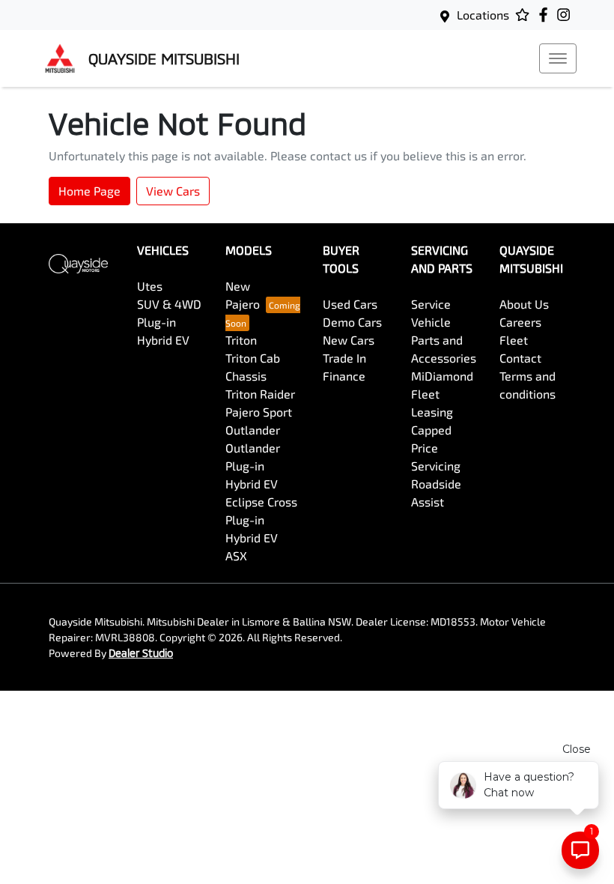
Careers (520, 322)
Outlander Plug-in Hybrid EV (252, 466)
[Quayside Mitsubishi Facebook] (546, 14)
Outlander (252, 430)
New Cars (348, 340)
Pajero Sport (258, 412)
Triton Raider (260, 394)
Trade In (344, 358)
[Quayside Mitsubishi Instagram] (566, 14)
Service (431, 304)
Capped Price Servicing (435, 448)
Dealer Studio (141, 653)
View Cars (173, 191)
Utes (149, 286)
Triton (241, 340)
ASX (236, 555)
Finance (344, 376)
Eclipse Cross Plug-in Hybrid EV (261, 519)
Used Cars (350, 304)
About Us (524, 304)
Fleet (513, 340)
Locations (483, 14)
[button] (558, 58)
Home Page (89, 191)
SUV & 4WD (169, 304)
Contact (520, 358)
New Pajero (242, 295)
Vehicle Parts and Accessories (443, 340)
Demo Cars (352, 322)
